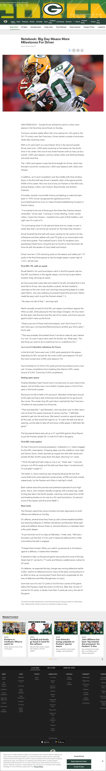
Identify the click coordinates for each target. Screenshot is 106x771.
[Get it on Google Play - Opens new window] (59, 742)
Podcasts (20, 701)
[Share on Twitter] (73, 51)
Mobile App (4, 706)
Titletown (52, 725)
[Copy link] (82, 50)
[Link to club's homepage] (5, 21)
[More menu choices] (74, 21)
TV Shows (21, 704)
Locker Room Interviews (21, 691)
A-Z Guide (53, 677)
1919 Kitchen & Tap (52, 720)
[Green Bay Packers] (53, 751)
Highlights (21, 677)
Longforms (4, 689)
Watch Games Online (21, 709)
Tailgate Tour (85, 680)
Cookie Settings (79, 756)
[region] (53, 761)
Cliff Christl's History (4, 684)
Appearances (85, 677)
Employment (52, 710)
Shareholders (86, 703)
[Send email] (78, 51)
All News (3, 703)
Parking (53, 691)
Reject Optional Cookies (79, 761)
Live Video (21, 686)
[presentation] (103, 659)
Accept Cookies (79, 766)
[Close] (102, 761)
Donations (86, 689)
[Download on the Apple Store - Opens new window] (45, 742)
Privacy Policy (38, 766)
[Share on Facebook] (69, 51)
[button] (50, 659)
